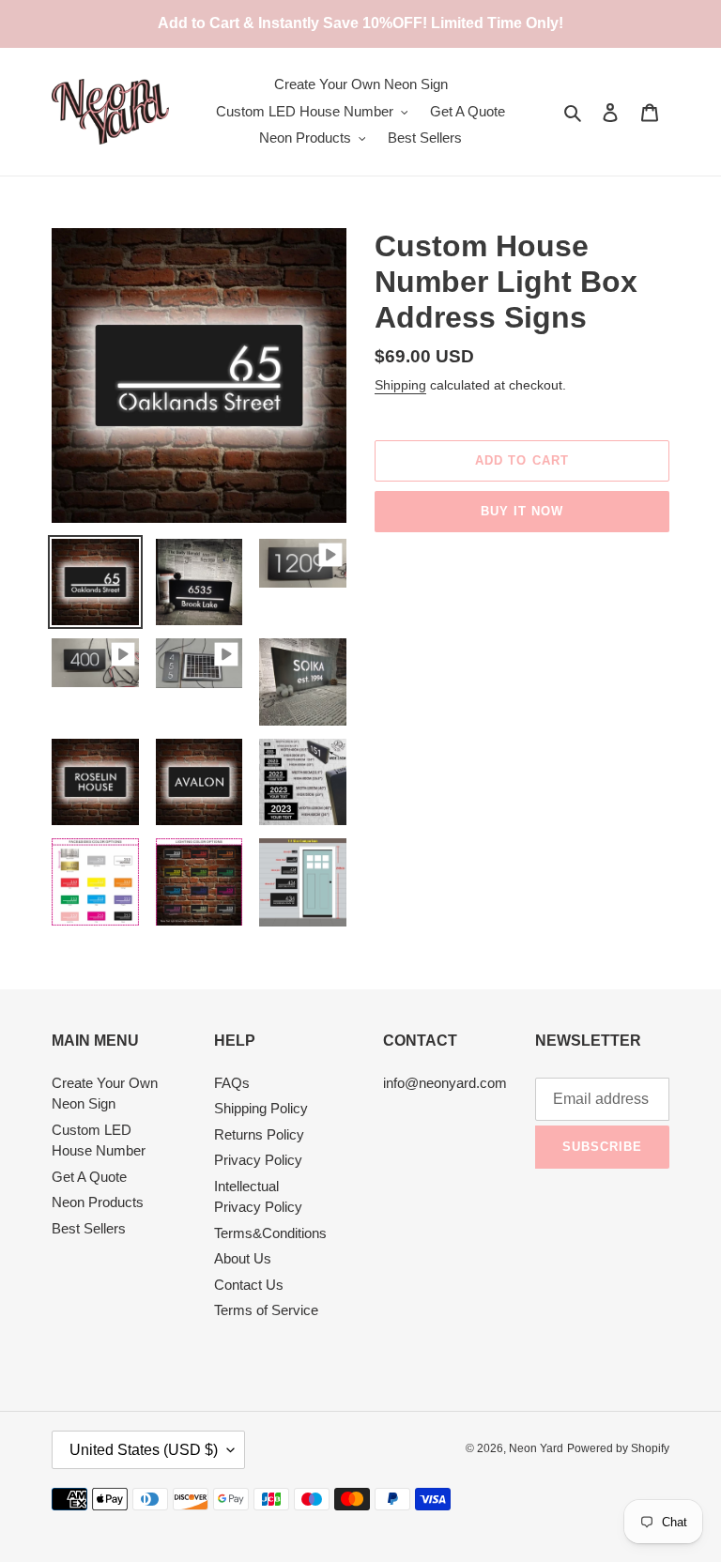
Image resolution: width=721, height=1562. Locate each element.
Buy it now (522, 511)
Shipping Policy (261, 1108)
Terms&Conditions (270, 1233)
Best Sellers (89, 1228)
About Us (242, 1258)
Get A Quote (89, 1177)
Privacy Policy (258, 1160)
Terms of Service (266, 1310)
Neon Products (98, 1202)
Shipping (400, 384)
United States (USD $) (143, 1450)
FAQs (232, 1083)
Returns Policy (259, 1134)
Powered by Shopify (618, 1448)
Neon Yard (536, 1448)
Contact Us (249, 1285)
